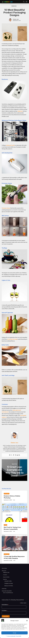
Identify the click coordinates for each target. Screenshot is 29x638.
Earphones (20, 111)
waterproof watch (10, 145)
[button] (27, 620)
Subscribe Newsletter (7, 591)
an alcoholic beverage (12, 339)
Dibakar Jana (16, 19)
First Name (4, 610)
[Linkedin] (17, 455)
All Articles (4, 568)
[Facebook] (13, 455)
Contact (5, 574)
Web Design (6, 554)
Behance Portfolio (8, 585)
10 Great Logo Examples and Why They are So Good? (14, 470)
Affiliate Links (6, 572)
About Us (4, 570)
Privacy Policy (18, 636)
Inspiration (14, 6)
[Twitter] (11, 455)
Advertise (4, 588)
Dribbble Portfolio (8, 583)
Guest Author (6, 577)
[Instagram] (15, 455)
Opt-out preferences (11, 636)
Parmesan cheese (6, 208)
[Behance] (19, 455)
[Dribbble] (9, 455)
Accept (14, 632)
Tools (5, 524)
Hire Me (5, 579)
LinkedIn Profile (8, 581)
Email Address (5, 604)
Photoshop (6, 493)
